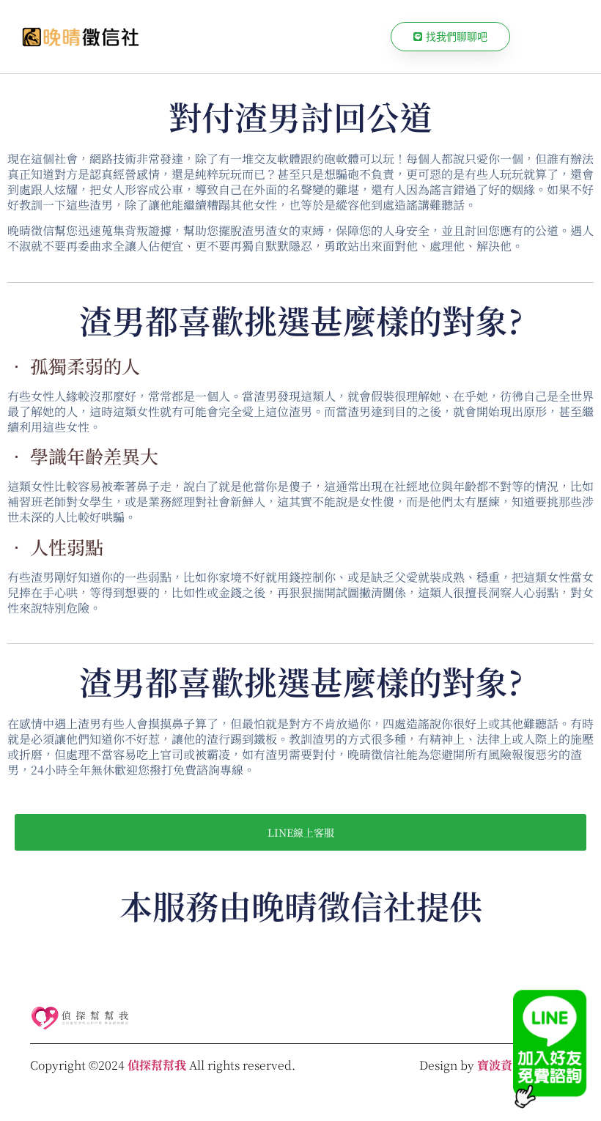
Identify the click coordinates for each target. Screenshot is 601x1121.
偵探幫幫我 (157, 1065)
